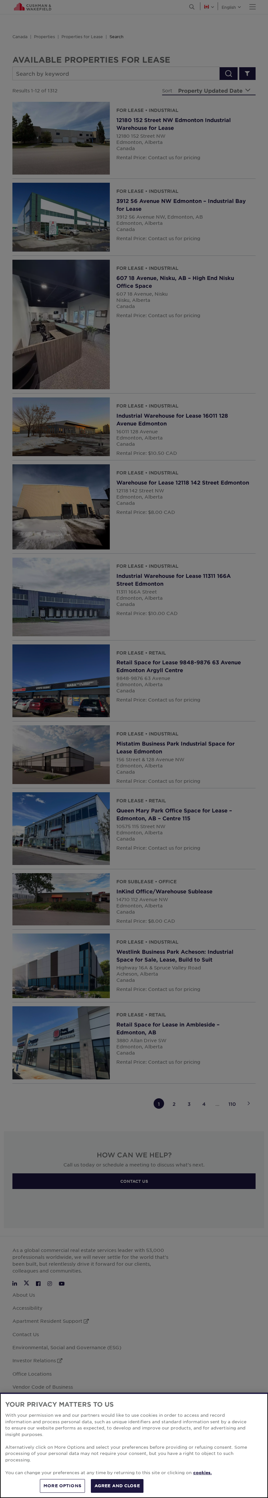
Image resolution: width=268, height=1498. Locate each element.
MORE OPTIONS (62, 1485)
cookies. (202, 1472)
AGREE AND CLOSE (117, 1485)
